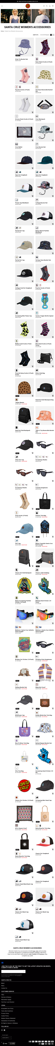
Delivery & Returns (6, 997)
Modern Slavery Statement (8, 1018)
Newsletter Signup (6, 999)
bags (34, 951)
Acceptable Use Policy (7, 1008)
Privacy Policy (5, 1013)
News (2, 985)
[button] (2, 5)
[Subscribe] (24, 971)
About (2, 983)
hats (37, 951)
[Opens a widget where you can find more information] (5, 1043)
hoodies (34, 954)
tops (30, 954)
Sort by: (35, 35)
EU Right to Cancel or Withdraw (9, 1023)
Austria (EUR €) (5, 1037)
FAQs (2, 994)
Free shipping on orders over (28, 1)
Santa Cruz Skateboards (10, 1042)
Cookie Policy (5, 1016)
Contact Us (4, 988)
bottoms (41, 954)
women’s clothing (34, 952)
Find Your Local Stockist (7, 1002)
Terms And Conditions (7, 1011)
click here (18, 975)
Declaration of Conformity (8, 1020)
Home (2, 31)
